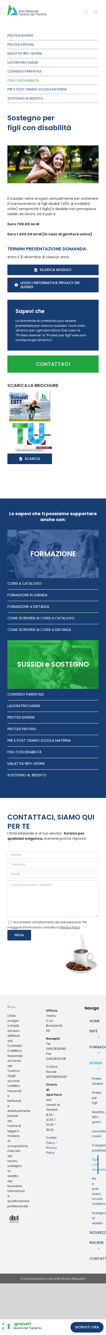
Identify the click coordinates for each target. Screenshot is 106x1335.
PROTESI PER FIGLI (21, 728)
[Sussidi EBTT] (30, 392)
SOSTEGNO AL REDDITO (26, 775)
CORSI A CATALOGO (24, 583)
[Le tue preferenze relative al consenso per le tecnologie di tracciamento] (8, 1326)
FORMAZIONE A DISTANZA (28, 606)
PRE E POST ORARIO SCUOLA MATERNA (39, 740)
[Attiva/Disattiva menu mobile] (96, 14)
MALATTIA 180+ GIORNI (26, 763)
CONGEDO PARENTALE (25, 694)
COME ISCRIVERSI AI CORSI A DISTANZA (39, 629)
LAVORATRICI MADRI (23, 705)
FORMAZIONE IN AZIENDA (27, 595)
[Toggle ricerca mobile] (86, 14)
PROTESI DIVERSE (21, 717)
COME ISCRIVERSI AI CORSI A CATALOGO (40, 618)
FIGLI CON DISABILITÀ (24, 752)
